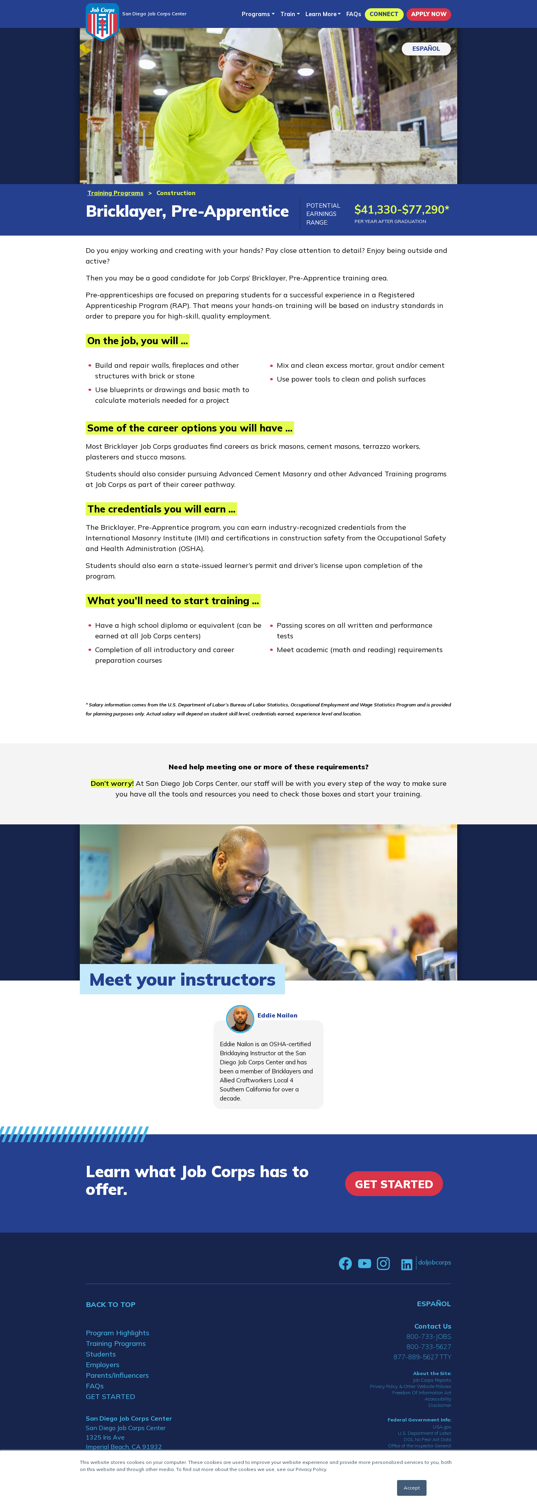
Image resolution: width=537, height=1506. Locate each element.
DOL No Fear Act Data (427, 1439)
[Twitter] (395, 1264)
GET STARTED (110, 1396)
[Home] (102, 22)
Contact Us (432, 1326)
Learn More (321, 14)
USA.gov (442, 1427)
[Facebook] (345, 1263)
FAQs (353, 14)
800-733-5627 (428, 1346)
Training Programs (115, 193)
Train (287, 14)
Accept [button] (412, 1488)
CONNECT (384, 14)
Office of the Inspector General (419, 1446)
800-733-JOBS (428, 1336)
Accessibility (438, 1399)
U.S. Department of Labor (424, 1433)
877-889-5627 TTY (422, 1357)
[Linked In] (406, 1264)
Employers (103, 1364)
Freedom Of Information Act (421, 1392)
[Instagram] (383, 1263)
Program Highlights (117, 1332)
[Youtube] (364, 1263)
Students (101, 1354)
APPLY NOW (429, 14)
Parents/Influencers (117, 1375)
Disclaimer (439, 1405)
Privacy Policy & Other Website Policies (410, 1386)
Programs (256, 14)
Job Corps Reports (432, 1380)
